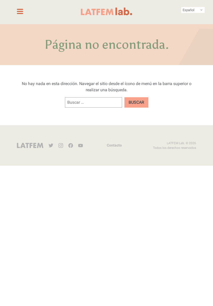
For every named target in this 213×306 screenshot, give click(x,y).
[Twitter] (51, 145)
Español (188, 10)
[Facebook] (70, 145)
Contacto (114, 145)
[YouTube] (80, 145)
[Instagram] (60, 145)
